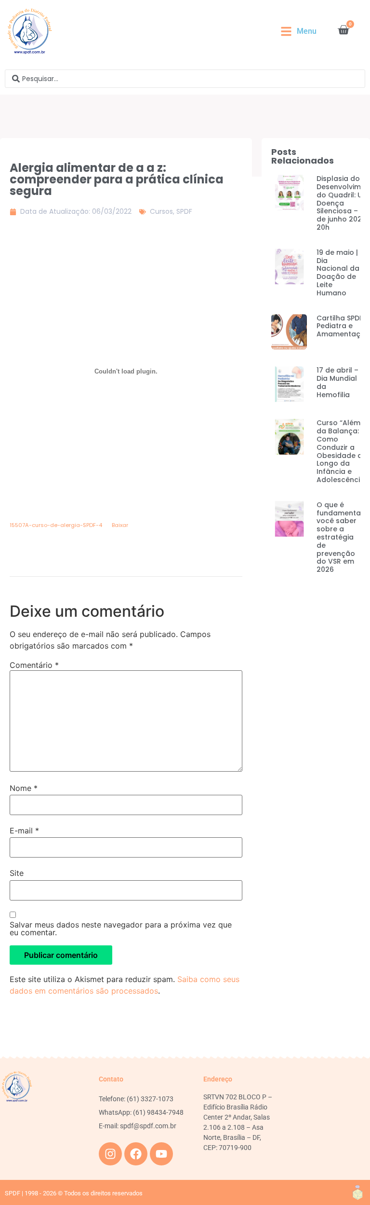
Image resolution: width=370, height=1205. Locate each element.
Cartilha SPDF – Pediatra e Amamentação (343, 326)
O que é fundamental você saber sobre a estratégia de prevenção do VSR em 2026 (340, 537)
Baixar (120, 525)
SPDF (184, 211)
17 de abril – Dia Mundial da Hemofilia (337, 382)
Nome (24, 788)
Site (17, 873)
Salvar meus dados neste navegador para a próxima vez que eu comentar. (121, 928)
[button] (298, 31)
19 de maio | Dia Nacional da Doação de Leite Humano (338, 273)
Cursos (161, 211)
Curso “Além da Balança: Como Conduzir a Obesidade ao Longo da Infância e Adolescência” (342, 451)
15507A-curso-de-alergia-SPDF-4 (56, 525)
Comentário (34, 665)
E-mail (24, 830)
